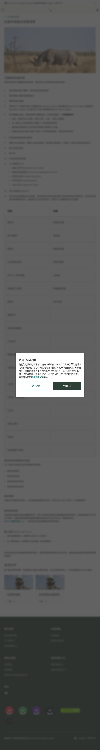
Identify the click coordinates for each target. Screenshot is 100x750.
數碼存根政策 (37, 377)
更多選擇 (36, 386)
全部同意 (67, 386)
